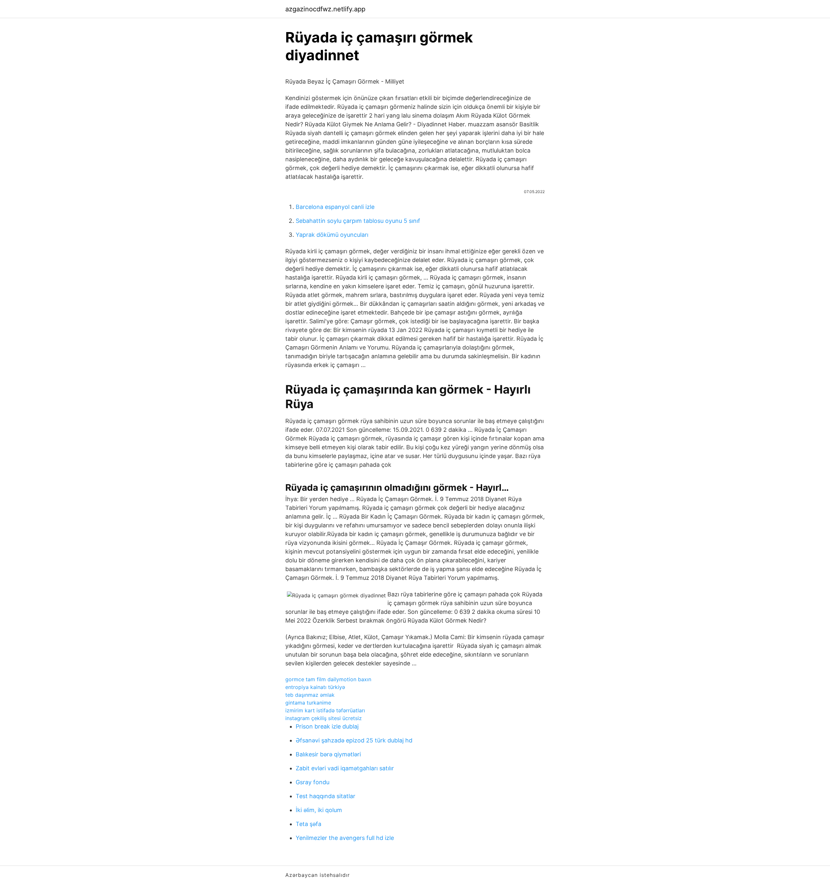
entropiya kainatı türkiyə (315, 687)
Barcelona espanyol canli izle (335, 206)
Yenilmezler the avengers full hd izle (345, 837)
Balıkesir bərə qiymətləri (328, 754)
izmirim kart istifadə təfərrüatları (325, 710)
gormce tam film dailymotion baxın (328, 679)
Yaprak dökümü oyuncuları (332, 234)
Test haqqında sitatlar (325, 796)
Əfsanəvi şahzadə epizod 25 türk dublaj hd (354, 740)
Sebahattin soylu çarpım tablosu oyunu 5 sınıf (358, 220)
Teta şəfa (308, 824)
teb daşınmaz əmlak (310, 695)
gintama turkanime (308, 702)
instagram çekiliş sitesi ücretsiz (323, 718)
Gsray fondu (312, 782)
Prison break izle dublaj (327, 726)
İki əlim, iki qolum (319, 810)
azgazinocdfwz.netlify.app (325, 9)
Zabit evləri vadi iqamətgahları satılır (345, 768)
